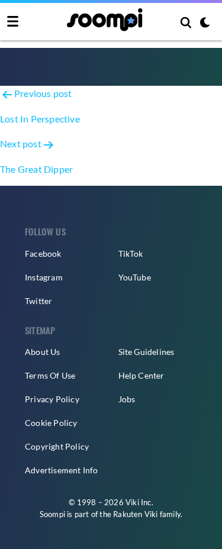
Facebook (43, 253)
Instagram (44, 277)
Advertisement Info (61, 470)
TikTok (130, 253)
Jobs (127, 399)
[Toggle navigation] (12, 22)
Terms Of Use (50, 375)
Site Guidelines (146, 352)
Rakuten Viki (135, 514)
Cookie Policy (51, 423)
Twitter (38, 301)
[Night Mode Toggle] (205, 24)
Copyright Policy (57, 446)
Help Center (141, 375)
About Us (42, 352)
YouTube (134, 277)
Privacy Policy (52, 399)
